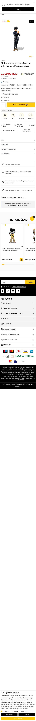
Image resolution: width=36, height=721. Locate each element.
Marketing (24, 711)
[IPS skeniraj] (23, 361)
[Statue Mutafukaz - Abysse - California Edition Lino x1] (12, 235)
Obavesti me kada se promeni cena (29, 74)
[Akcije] (4, 21)
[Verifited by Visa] (15, 361)
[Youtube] (13, 291)
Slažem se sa (14, 286)
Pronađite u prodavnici (8, 149)
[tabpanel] (18, 38)
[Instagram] (8, 291)
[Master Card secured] (10, 361)
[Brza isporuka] (8, 21)
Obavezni (6, 711)
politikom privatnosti (19, 287)
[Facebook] (2, 291)
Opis (2, 140)
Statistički (15, 711)
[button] (7, 125)
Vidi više (4, 97)
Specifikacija (5, 153)
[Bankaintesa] (22, 356)
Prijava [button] (18, 9)
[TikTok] (18, 291)
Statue (3, 61)
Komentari (4, 145)
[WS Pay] (5, 356)
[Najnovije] (4, 225)
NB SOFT (25, 384)
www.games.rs (11, 384)
